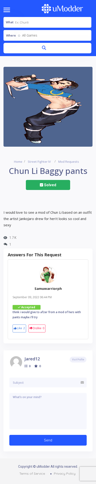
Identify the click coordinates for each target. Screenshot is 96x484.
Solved (49, 185)
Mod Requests (68, 161)
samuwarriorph (48, 288)
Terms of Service (32, 473)
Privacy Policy (64, 473)
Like (21, 328)
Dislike (38, 328)
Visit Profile (78, 359)
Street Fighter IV (39, 161)
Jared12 (32, 359)
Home (18, 161)
